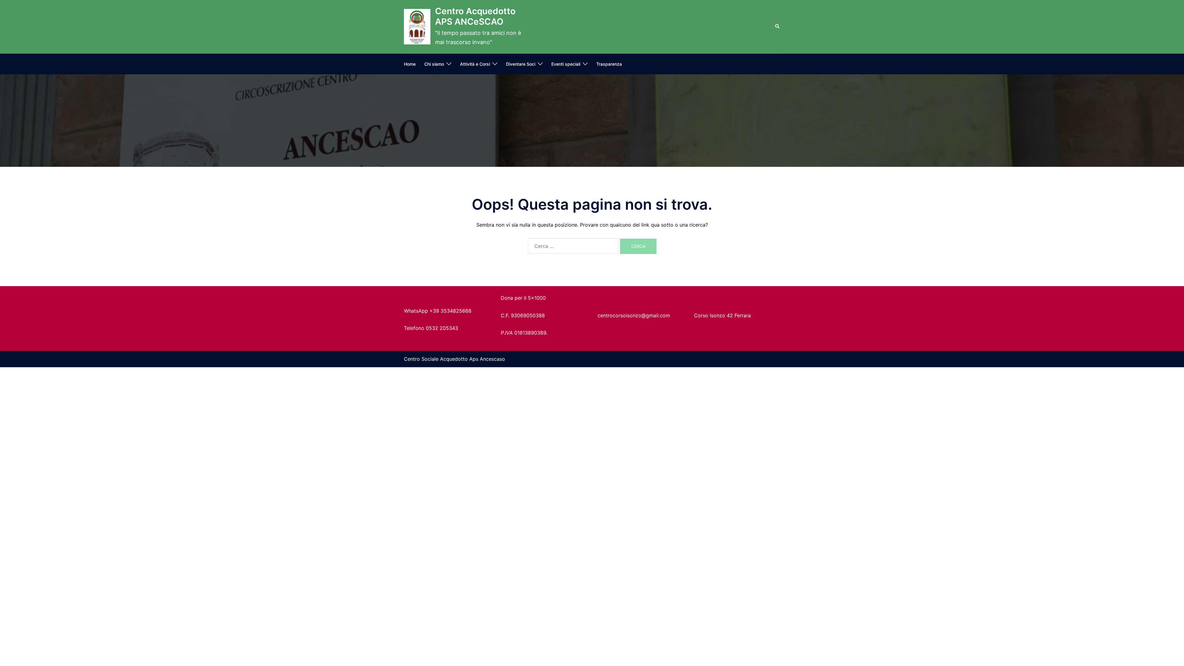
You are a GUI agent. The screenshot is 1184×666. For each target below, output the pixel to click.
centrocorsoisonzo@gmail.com (634, 315)
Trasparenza (609, 64)
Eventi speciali (565, 64)
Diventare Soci (520, 64)
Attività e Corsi (475, 64)
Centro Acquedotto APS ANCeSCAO (475, 16)
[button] (777, 26)
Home (410, 64)
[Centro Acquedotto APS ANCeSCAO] (417, 26)
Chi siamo (434, 64)
